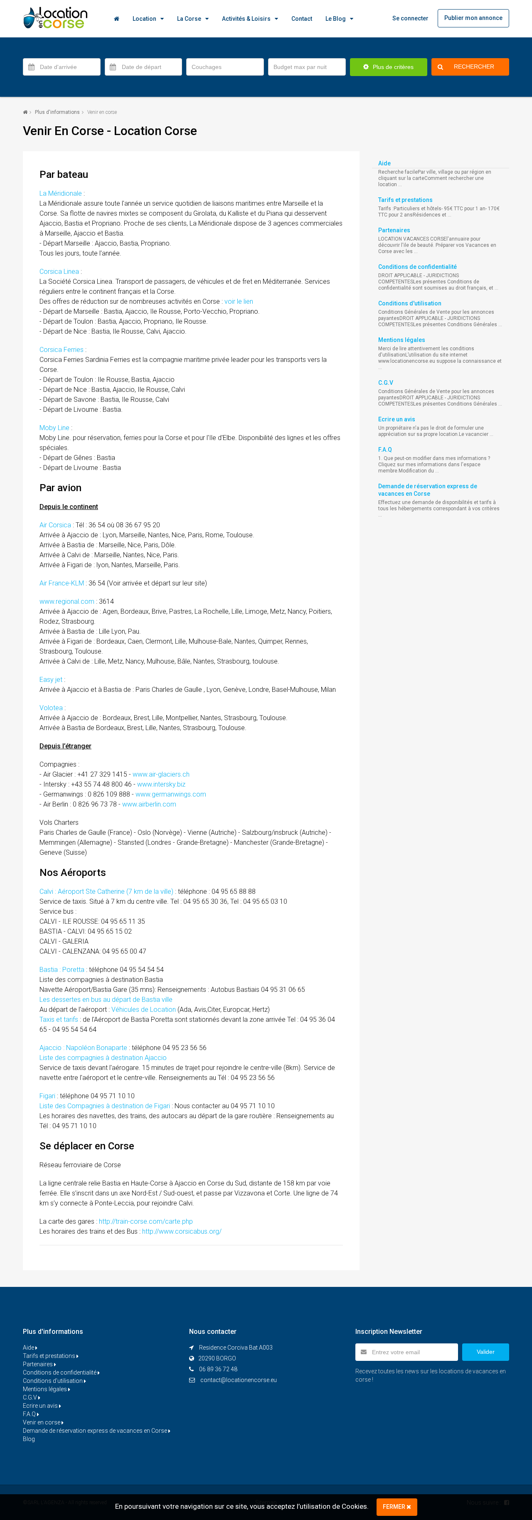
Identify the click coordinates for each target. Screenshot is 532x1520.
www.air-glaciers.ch (161, 774)
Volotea (51, 708)
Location (144, 18)
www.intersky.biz (161, 784)
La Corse (189, 18)
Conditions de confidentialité (417, 266)
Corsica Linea (59, 271)
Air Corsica (55, 525)
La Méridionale (60, 193)
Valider (486, 1351)
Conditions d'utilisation (409, 303)
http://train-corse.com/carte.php (146, 1221)
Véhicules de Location (143, 1009)
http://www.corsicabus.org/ (182, 1231)
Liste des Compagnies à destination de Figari (104, 1106)
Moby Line (54, 428)
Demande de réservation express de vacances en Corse (95, 1430)
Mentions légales (401, 340)
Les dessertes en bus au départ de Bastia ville (105, 999)
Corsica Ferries (61, 350)
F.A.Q (385, 449)
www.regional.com (66, 601)
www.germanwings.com (170, 794)
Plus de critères (392, 67)
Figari (47, 1096)
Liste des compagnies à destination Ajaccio (103, 1058)
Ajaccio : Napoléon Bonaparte (83, 1048)
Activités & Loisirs (246, 18)
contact (301, 18)
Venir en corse (42, 1422)
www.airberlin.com (149, 804)
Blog (29, 1439)
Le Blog (335, 18)
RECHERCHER (474, 66)
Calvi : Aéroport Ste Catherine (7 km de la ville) (106, 891)
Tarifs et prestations (405, 200)
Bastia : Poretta (61, 970)
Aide (384, 163)
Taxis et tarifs (58, 1019)
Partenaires (394, 230)
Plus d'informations (57, 112)
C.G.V (385, 382)
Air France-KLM (61, 583)
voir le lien (238, 301)
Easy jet (50, 680)
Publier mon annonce (473, 18)
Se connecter (410, 18)
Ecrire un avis (396, 419)
